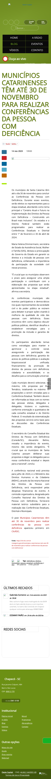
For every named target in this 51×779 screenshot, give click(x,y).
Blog (8, 144)
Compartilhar (4, 152)
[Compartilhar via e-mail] (4, 176)
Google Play (31, 22)
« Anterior (49, 387)
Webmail (5, 758)
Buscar (35, 28)
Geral (14, 144)
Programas (26, 719)
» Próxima (49, 384)
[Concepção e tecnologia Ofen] (44, 773)
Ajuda (43, 64)
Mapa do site (30, 64)
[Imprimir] (13, 561)
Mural (24, 716)
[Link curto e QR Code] (7, 772)
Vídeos (4, 730)
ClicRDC (15, 531)
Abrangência (27, 723)
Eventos (5, 726)
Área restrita (7, 754)
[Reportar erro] (18, 561)
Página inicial (7, 716)
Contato (25, 726)
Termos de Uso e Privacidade (17, 775)
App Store (43, 22)
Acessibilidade (7, 762)
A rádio (5, 719)
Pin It (4, 158)
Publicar (4, 164)
